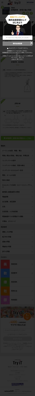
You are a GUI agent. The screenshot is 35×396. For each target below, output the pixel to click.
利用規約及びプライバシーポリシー (11, 52)
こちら (13, 59)
